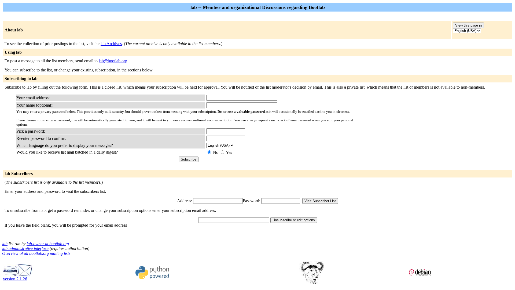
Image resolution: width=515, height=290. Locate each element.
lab (5, 243)
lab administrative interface (25, 248)
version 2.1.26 (15, 279)
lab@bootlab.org (113, 61)
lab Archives (111, 43)
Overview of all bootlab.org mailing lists (36, 253)
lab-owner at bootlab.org (48, 243)
